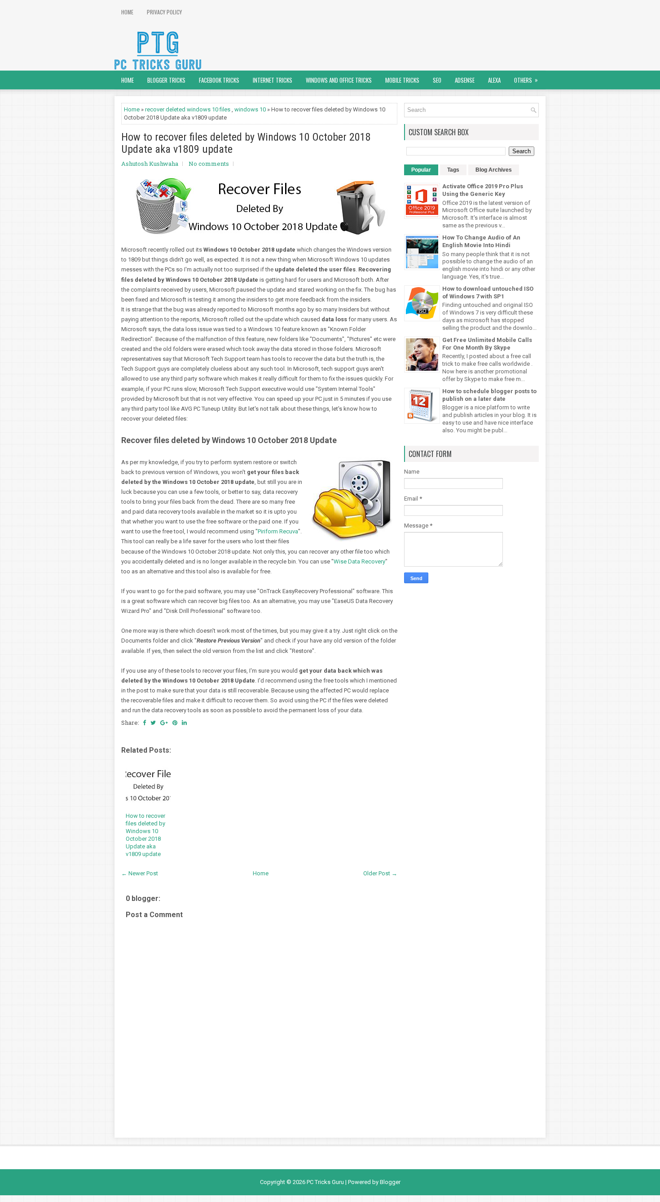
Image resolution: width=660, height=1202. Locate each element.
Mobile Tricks (402, 79)
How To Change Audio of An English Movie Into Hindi (481, 241)
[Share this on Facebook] (144, 723)
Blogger (390, 1182)
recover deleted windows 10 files (187, 109)
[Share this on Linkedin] (184, 723)
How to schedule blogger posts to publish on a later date (489, 395)
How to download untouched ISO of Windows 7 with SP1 (487, 292)
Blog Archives (493, 170)
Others (526, 79)
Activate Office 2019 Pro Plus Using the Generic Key (482, 190)
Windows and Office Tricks (339, 79)
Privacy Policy (164, 12)
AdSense (465, 79)
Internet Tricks (272, 79)
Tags (453, 170)
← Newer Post (139, 873)
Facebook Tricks (219, 79)
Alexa (494, 79)
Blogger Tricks (166, 79)
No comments (209, 164)
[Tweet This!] (153, 723)
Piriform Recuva (278, 531)
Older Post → (380, 873)
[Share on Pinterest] (175, 723)
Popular (421, 170)
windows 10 (250, 109)
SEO (437, 79)
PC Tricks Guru (325, 1182)
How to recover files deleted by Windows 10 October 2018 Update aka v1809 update (246, 143)
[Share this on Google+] (164, 723)
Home (127, 12)
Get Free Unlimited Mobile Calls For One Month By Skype (487, 344)
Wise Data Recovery (359, 561)
